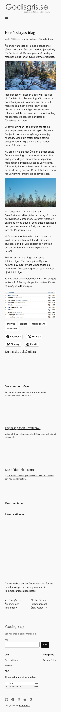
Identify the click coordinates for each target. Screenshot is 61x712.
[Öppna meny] (6, 18)
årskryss (11, 324)
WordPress (24, 705)
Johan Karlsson (29, 39)
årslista (23, 324)
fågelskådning (38, 324)
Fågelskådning (46, 39)
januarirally (12, 328)
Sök (7, 640)
